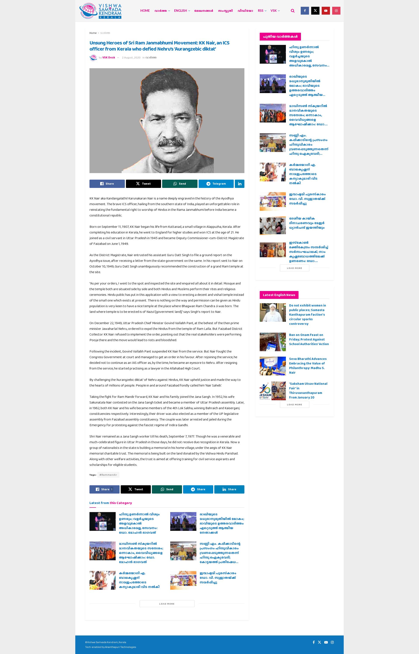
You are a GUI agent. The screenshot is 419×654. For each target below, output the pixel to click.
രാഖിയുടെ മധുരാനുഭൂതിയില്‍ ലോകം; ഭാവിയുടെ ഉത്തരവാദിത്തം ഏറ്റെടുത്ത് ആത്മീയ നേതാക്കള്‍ (222, 523)
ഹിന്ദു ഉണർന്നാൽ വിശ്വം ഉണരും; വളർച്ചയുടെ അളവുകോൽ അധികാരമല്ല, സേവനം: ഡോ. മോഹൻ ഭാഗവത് (139, 523)
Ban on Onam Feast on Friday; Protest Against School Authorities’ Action (309, 339)
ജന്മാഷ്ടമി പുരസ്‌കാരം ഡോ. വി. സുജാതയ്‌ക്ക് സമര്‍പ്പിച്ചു (218, 578)
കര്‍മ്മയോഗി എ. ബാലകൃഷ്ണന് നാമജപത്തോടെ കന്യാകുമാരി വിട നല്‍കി (139, 580)
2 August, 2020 (131, 57)
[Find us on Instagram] (336, 11)
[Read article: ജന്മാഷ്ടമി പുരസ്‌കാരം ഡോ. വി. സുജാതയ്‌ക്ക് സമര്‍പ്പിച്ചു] (183, 580)
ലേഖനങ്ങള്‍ (203, 10)
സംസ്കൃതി (225, 10)
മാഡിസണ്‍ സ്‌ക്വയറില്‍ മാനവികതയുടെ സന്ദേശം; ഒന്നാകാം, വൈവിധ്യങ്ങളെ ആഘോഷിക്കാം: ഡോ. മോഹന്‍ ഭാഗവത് (141, 552)
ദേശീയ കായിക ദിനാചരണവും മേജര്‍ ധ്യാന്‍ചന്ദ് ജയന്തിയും (307, 223)
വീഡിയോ (245, 10)
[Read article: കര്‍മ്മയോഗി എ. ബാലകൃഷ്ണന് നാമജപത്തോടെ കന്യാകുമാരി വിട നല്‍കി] (102, 580)
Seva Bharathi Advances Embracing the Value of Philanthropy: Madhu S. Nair (308, 365)
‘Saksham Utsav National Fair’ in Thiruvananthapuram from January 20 (308, 390)
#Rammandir (108, 475)
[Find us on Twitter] (315, 11)
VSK (274, 10)
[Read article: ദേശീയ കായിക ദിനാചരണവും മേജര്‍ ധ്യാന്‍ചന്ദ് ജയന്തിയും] (273, 225)
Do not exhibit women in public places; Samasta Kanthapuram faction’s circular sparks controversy (307, 314)
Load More (167, 603)
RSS (260, 10)
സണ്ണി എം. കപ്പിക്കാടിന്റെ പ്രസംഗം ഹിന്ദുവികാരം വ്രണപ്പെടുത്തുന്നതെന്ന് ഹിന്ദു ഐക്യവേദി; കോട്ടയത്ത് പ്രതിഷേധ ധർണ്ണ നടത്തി (220, 555)
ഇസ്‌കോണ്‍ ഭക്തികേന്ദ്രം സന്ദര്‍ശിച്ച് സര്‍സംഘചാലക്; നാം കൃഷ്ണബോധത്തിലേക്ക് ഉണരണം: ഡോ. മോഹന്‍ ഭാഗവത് (308, 254)
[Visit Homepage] (100, 11)
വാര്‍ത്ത (161, 10)
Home (145, 10)
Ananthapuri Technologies (120, 647)
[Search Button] (293, 11)
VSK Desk (108, 57)
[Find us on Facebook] (305, 11)
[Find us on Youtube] (326, 11)
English (180, 10)
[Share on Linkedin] (239, 184)
